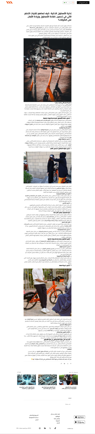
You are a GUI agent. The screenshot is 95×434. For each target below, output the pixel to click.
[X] (50, 428)
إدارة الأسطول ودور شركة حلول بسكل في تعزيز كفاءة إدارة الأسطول (48, 388)
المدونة (58, 421)
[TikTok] (55, 428)
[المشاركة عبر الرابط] (61, 363)
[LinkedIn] (45, 428)
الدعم (36, 420)
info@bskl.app (70, 428)
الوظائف (57, 416)
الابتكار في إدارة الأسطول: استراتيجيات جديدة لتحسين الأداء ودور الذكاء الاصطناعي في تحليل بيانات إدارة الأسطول (69, 388)
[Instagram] (40, 428)
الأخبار (58, 423)
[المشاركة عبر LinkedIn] (64, 363)
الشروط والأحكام (34, 415)
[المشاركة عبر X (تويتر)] (67, 363)
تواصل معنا (57, 418)
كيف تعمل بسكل (55, 414)
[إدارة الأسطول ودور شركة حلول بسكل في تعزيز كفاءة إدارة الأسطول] (47, 379)
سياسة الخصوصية (33, 417)
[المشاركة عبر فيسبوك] (70, 363)
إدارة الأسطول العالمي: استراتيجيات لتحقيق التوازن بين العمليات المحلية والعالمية (26, 388)
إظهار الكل (19, 372)
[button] (72, 2)
